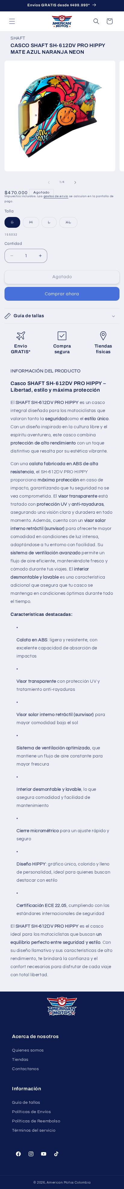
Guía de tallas (26, 1102)
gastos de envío (56, 196)
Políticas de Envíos (31, 1112)
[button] (12, 21)
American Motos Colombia (69, 1182)
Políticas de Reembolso (36, 1121)
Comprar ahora (62, 294)
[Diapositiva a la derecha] (75, 182)
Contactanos (25, 1069)
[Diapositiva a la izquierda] (48, 182)
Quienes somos (28, 1050)
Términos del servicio (34, 1130)
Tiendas (20, 1060)
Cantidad (13, 244)
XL (71, 224)
